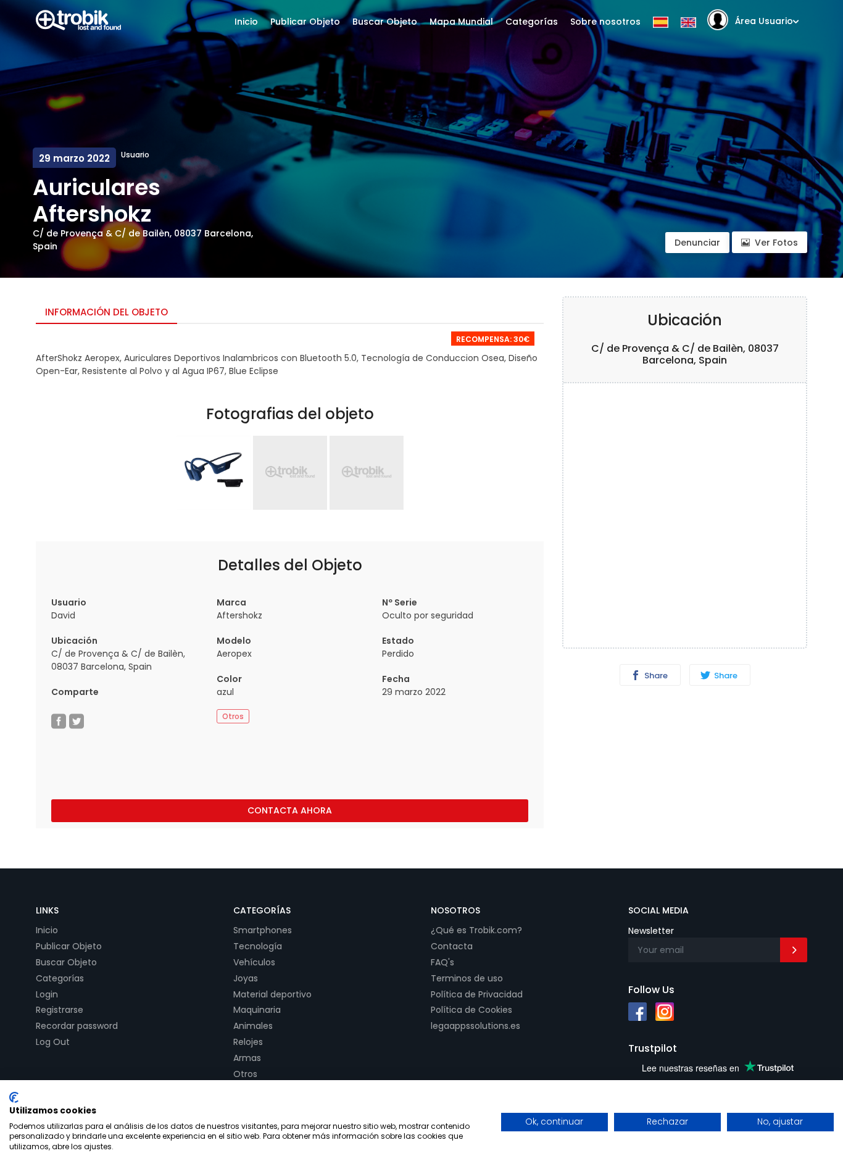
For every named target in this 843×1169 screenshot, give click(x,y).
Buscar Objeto (384, 21)
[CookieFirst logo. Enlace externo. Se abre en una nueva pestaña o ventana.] (14, 1097)
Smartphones (262, 930)
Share (655, 675)
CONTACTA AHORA (289, 810)
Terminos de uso (467, 978)
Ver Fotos (776, 242)
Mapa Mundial (461, 21)
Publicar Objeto (305, 21)
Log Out (53, 1041)
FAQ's (442, 962)
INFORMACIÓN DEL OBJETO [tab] (106, 312)
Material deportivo (272, 994)
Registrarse (59, 1009)
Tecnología (257, 946)
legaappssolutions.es (475, 1025)
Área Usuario (764, 21)
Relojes (248, 1041)
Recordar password (77, 1025)
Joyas (245, 978)
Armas (247, 1057)
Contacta (452, 946)
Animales (253, 1025)
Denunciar (697, 242)
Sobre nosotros (605, 21)
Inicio (246, 21)
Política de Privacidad (477, 994)
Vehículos (254, 962)
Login (47, 994)
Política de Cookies (471, 1009)
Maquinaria (257, 1009)
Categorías (531, 21)
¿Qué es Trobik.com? (476, 930)
